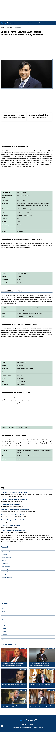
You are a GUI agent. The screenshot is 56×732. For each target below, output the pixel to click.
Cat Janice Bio (5, 563)
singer (3, 611)
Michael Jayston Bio (6, 574)
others (3, 625)
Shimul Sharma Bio (6, 551)
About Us (24, 724)
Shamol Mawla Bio (6, 566)
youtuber (4, 637)
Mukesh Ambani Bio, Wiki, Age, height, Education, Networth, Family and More (14, 685)
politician (4, 631)
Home (2, 27)
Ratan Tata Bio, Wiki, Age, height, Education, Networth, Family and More (12, 705)
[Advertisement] (28, 10)
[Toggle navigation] (54, 23)
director (4, 622)
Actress (4, 639)
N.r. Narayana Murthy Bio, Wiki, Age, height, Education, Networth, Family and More (40, 664)
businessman (9, 27)
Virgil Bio (4, 560)
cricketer (4, 628)
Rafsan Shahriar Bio (6, 557)
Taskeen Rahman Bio (7, 577)
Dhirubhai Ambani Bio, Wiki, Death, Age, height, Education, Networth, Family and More (13, 664)
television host (5, 617)
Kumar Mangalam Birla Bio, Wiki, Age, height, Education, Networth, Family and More (41, 705)
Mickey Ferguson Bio (7, 569)
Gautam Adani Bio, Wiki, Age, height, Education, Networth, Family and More (41, 685)
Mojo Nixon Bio (5, 571)
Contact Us (31, 724)
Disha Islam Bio (5, 554)
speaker (4, 614)
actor (3, 608)
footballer (4, 634)
